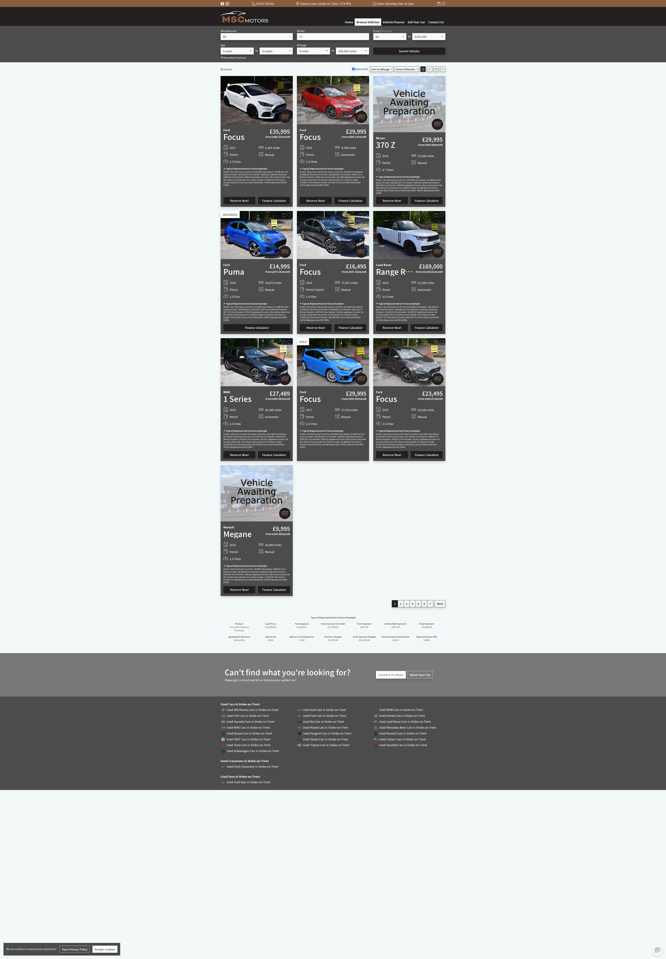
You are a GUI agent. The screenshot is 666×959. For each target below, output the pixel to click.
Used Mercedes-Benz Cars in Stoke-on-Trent (407, 727)
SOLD (303, 342)
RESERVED (230, 215)
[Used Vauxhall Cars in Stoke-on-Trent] (375, 745)
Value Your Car (420, 675)
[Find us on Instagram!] (227, 3)
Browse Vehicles (368, 22)
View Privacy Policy (74, 949)
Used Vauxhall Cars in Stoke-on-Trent (403, 745)
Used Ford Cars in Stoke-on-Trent (324, 715)
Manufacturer (229, 31)
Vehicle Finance (393, 22)
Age (223, 45)
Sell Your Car (416, 22)
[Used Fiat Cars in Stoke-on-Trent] (223, 715)
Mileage (301, 45)
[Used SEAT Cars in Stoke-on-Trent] (223, 739)
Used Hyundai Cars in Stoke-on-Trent (251, 721)
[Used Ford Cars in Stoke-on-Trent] (299, 715)
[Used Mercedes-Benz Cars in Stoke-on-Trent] (375, 727)
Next (440, 604)
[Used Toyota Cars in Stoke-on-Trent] (299, 745)
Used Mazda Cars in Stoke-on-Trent (325, 727)
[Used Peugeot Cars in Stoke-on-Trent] (299, 733)
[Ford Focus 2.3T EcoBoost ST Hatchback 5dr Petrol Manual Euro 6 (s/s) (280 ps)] (409, 362)
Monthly (386, 31)
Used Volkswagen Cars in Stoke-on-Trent (253, 751)
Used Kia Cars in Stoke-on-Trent (323, 721)
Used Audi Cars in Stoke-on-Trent (324, 710)
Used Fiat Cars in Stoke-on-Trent (248, 715)
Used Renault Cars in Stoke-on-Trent (402, 733)
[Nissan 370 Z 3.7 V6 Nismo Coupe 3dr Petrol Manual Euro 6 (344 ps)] (409, 104)
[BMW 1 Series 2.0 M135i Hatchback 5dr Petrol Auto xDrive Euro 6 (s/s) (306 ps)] (257, 362)
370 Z (385, 144)
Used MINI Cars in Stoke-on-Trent (248, 727)
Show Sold (361, 69)
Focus (234, 136)
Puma (233, 271)
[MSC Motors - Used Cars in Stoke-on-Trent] (245, 15)
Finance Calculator (274, 200)
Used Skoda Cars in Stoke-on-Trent (325, 739)
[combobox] (257, 36)
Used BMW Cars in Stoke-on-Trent (401, 710)
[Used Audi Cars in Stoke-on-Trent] (299, 710)
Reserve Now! (239, 200)
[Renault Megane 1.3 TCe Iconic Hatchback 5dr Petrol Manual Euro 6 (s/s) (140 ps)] (257, 493)
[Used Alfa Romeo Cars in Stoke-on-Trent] (223, 710)
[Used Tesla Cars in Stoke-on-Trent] (223, 745)
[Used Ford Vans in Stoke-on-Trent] (223, 782)
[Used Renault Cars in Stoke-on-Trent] (375, 733)
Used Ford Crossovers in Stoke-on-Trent (252, 766)
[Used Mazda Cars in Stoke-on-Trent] (299, 727)
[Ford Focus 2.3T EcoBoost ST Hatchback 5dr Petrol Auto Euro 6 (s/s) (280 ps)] (333, 100)
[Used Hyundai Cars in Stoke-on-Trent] (223, 721)
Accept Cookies (105, 949)
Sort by (380, 69)
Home (349, 22)
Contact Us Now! (391, 675)
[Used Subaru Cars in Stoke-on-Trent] (375, 739)
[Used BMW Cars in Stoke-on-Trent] (375, 710)
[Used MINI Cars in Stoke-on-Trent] (223, 727)
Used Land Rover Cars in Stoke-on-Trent (405, 721)
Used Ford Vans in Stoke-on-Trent (248, 782)
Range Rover (398, 271)
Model (301, 31)
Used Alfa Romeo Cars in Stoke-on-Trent (253, 710)
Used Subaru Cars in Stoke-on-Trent (402, 739)
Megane (237, 533)
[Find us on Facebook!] (223, 3)
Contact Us (436, 22)
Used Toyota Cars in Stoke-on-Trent (326, 745)
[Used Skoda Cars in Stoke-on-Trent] (299, 739)
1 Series (237, 398)
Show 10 (405, 69)
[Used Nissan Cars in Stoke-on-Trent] (223, 733)
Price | (382, 31)
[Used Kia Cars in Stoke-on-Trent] (299, 721)
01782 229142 (265, 3)
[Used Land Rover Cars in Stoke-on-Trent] (375, 721)
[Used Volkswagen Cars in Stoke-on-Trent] (223, 751)
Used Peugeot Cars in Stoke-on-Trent (327, 733)
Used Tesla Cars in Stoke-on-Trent (249, 745)
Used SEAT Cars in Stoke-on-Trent (248, 739)
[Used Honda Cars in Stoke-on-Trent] (375, 715)
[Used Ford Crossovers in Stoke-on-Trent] (223, 766)
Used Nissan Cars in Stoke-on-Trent (249, 733)
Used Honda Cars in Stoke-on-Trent (402, 715)
